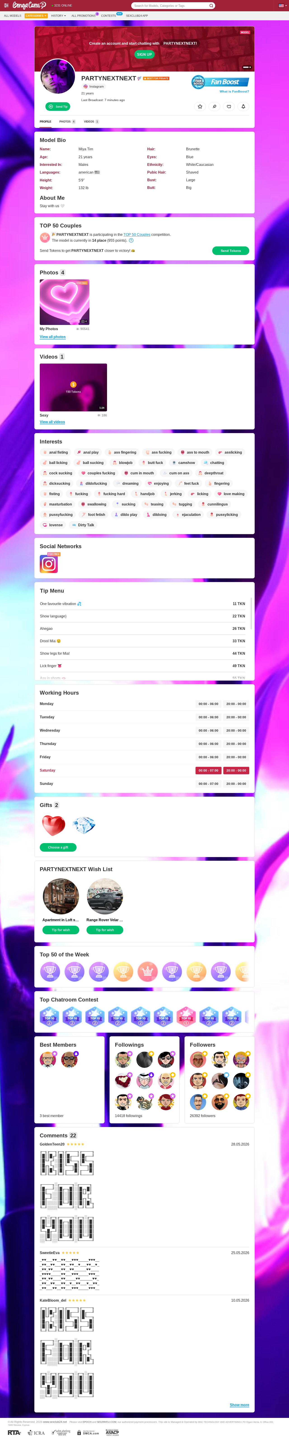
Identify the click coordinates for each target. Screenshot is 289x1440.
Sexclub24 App (137, 15)
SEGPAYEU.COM (106, 1422)
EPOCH (87, 1422)
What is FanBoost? (234, 91)
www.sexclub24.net (55, 1421)
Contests (108, 15)
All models (12, 15)
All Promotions (84, 15)
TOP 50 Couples (137, 235)
